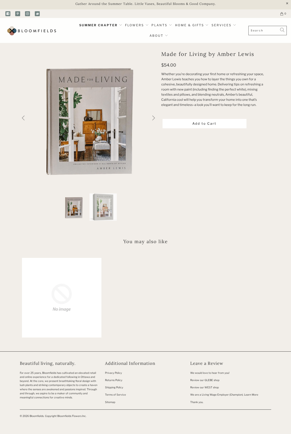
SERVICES (222, 25)
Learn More (251, 394)
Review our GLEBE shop (204, 380)
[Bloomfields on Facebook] (7, 13)
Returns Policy (113, 380)
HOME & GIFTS (189, 25)
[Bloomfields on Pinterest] (17, 13)
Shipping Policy (114, 387)
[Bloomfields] (31, 30)
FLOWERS (135, 25)
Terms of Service (115, 394)
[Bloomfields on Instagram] (27, 13)
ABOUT (157, 35)
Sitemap (110, 402)
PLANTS (160, 25)
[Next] (153, 118)
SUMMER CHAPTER (99, 25)
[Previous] (24, 118)
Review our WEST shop (204, 387)
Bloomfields (37, 416)
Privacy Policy (113, 372)
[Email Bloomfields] (37, 13)
